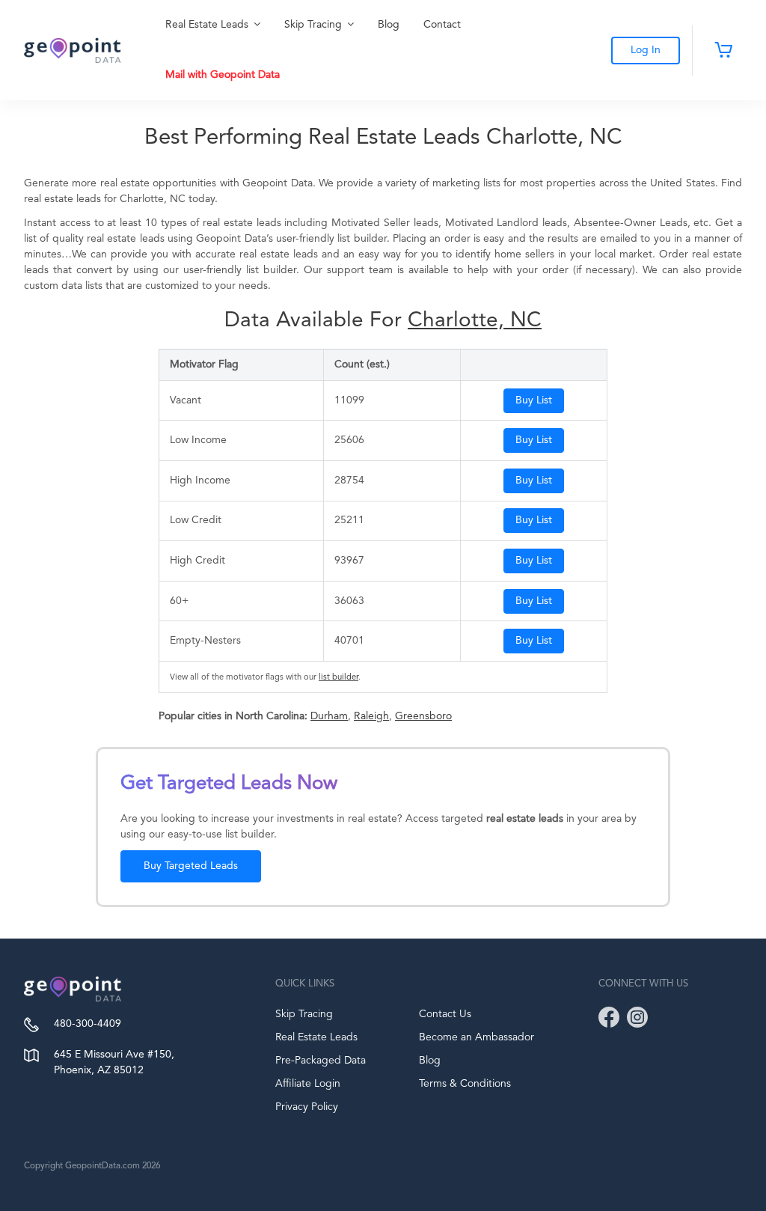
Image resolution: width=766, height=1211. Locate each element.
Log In (646, 50)
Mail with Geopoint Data (222, 75)
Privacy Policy (306, 1107)
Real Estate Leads (208, 24)
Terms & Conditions (465, 1084)
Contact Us (445, 1014)
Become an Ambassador (476, 1037)
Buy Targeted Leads (191, 866)
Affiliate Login (307, 1084)
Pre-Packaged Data (320, 1060)
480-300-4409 (87, 1024)
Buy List (533, 400)
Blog (388, 24)
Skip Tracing (314, 24)
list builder (338, 678)
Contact (442, 24)
